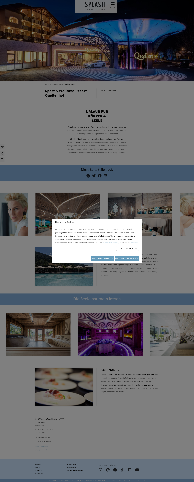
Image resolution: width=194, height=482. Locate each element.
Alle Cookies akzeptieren (126, 258)
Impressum (134, 243)
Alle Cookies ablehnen (102, 258)
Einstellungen (126, 248)
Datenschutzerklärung (111, 243)
